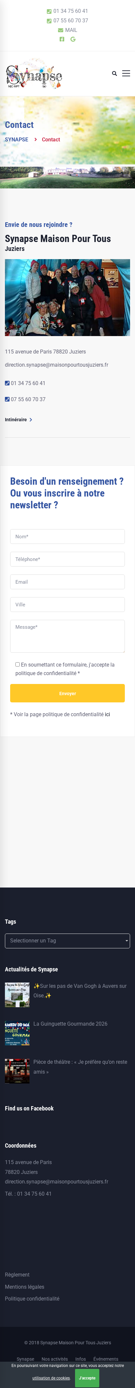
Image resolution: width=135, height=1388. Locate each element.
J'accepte (87, 1378)
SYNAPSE (16, 139)
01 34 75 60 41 (28, 383)
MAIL (70, 30)
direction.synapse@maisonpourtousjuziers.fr (56, 365)
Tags (10, 921)
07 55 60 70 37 (28, 399)
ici (107, 714)
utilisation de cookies (51, 1378)
